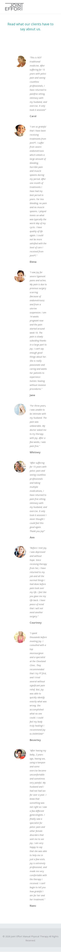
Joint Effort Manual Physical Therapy (29, 936)
